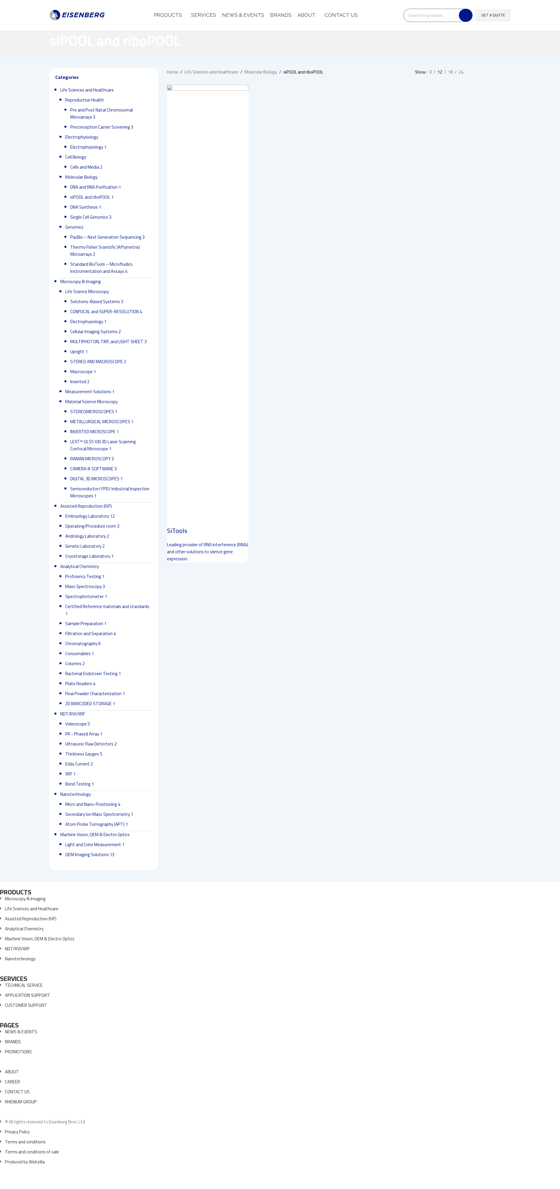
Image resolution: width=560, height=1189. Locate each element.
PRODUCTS (15, 892)
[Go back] (42, 43)
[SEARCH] (465, 15)
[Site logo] (77, 15)
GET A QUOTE (493, 15)
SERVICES (13, 978)
